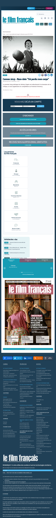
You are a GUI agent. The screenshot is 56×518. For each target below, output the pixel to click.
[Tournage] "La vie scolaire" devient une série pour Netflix (43, 371)
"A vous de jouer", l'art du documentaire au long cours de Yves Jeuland (27, 372)
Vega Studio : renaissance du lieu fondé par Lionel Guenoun (10, 376)
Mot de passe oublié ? (40, 8)
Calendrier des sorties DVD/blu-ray (43, 407)
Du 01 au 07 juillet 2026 (25, 428)
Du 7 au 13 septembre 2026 (9, 433)
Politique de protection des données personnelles (42, 423)
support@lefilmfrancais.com (32, 490)
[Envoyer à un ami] (39, 75)
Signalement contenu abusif (42, 427)
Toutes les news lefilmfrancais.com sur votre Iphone (43, 441)
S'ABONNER (49, 8)
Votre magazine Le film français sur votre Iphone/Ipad (43, 444)
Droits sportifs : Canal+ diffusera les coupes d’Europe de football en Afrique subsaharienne (27, 393)
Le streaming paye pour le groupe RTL (43, 385)
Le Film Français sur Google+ (42, 438)
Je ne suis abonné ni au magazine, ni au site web (28, 123)
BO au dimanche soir (7, 400)
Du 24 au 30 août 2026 (8, 430)
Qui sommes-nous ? (40, 417)
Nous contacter (39, 419)
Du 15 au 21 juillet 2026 (24, 424)
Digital (46, 24)
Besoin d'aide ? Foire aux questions (27, 447)
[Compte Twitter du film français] (48, 18)
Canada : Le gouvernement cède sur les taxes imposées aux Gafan (43, 392)
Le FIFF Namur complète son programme (9, 382)
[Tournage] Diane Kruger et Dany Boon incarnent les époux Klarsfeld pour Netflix (43, 375)
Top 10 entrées (6, 404)
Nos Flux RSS (39, 449)
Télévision (42, 24)
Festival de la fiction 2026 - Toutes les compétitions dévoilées (27, 380)
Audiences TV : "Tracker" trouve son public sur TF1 (27, 413)
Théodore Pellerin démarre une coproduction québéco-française (10, 389)
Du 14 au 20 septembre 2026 (9, 435)
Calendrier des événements (25, 444)
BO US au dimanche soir (8, 412)
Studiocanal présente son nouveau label (10, 385)
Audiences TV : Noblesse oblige (26, 410)
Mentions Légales (40, 420)
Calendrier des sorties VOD (42, 409)
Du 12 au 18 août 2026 (24, 423)
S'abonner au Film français (25, 436)
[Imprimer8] (42, 75)
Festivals (5, 422)
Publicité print (39, 432)
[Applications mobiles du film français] (51, 18)
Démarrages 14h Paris (7, 399)
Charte (37, 433)
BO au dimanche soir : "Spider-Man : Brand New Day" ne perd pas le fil (15, 248)
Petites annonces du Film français (27, 445)
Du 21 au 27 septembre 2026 (9, 436)
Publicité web (39, 430)
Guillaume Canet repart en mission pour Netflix (43, 379)
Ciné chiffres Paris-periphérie (9, 407)
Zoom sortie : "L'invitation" (9, 373)
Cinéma (37, 24)
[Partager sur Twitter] (48, 75)
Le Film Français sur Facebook (42, 435)
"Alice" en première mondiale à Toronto (26, 397)
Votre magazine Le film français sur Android (43, 447)
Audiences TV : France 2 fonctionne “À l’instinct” (27, 408)
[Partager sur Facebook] (45, 75)
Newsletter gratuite (24, 439)
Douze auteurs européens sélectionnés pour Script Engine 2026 (26, 388)
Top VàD (38, 401)
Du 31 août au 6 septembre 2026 (10, 431)
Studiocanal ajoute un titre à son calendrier (14, 253)
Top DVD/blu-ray (39, 399)
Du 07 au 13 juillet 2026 (24, 426)
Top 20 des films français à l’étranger (9, 414)
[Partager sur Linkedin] (51, 75)
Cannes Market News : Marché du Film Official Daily (44, 452)
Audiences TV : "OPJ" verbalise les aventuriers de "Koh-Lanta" (27, 416)
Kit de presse (39, 428)
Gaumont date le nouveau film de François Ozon (14, 243)
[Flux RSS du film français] (41, 18)
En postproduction (13, 266)
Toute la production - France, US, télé (27, 441)
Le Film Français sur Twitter (42, 437)
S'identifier (31, 8)
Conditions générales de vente (42, 425)
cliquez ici (28, 135)
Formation (50, 24)
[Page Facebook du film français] (45, 18)
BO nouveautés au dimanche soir (10, 402)
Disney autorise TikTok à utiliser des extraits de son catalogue (44, 389)
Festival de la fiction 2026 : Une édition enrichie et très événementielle (26, 377)
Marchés (5, 423)
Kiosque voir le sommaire (25, 437)
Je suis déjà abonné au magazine (28, 119)
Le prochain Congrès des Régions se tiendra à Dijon (11, 371)
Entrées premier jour (7, 405)
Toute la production (28, 274)
